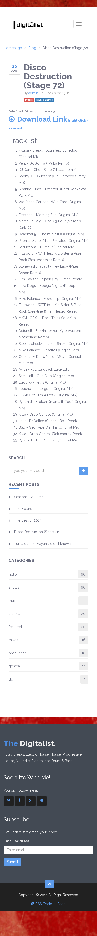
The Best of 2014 (27, 520)
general (15, 666)
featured (15, 627)
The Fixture (23, 509)
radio (13, 574)
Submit (12, 862)
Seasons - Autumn (29, 497)
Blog (32, 48)
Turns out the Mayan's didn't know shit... (46, 544)
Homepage (13, 48)
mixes (13, 640)
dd (11, 679)
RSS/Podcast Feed (50, 904)
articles (14, 614)
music (13, 601)
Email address (16, 841)
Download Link (48, 123)
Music (29, 99)
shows (14, 587)
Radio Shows (44, 99)
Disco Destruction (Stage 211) (37, 532)
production (18, 653)
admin (33, 93)
